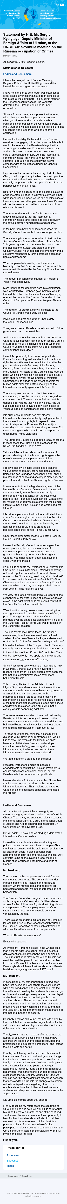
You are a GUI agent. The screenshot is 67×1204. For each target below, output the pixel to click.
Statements (13, 1155)
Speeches (12, 1160)
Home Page (4, 1175)
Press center (13, 1175)
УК (57, 5)
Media (10, 1166)
